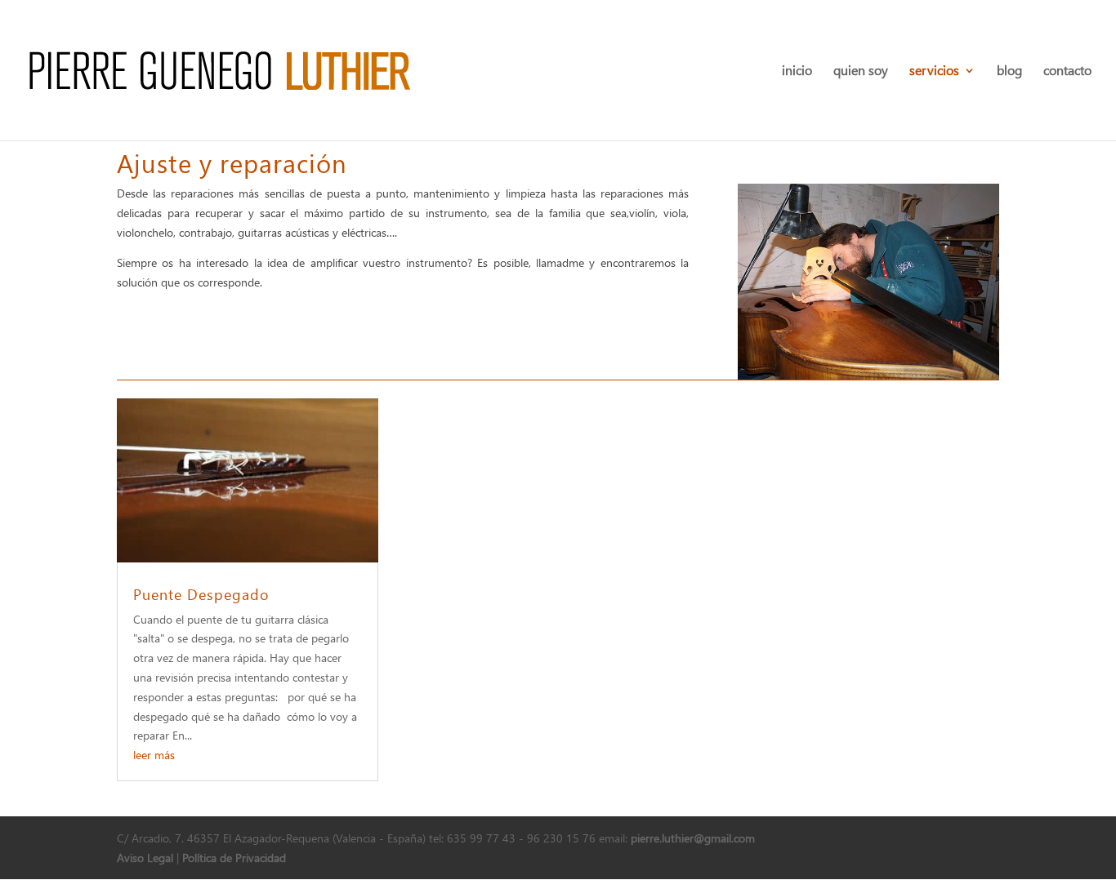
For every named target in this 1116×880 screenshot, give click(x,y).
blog (1009, 71)
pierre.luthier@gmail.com (693, 838)
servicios (934, 71)
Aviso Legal (145, 857)
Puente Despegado (201, 594)
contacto (1067, 71)
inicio (797, 71)
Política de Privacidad (234, 857)
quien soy (860, 71)
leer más (154, 754)
